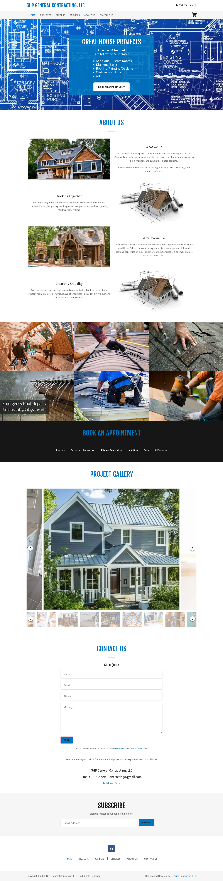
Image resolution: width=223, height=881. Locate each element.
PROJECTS (45, 15)
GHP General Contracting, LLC (56, 5)
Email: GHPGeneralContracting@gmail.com (111, 777)
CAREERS (60, 15)
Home (32, 15)
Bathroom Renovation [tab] (83, 450)
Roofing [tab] (60, 450)
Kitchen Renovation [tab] (111, 450)
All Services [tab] (161, 450)
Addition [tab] (133, 450)
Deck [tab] (146, 450)
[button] (192, 548)
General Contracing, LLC (183, 876)
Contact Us (106, 15)
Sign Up (146, 822)
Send (67, 740)
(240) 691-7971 (186, 5)
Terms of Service (136, 748)
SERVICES (75, 15)
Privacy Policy (120, 748)
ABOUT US (89, 15)
